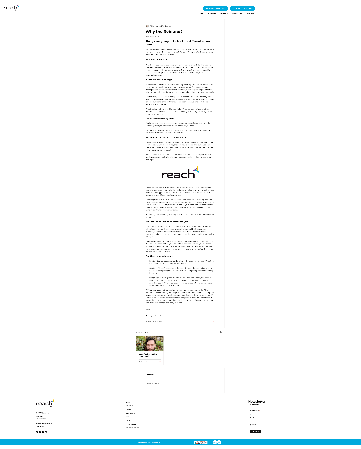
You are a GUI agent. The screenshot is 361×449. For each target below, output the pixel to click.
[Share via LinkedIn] (156, 316)
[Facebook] (43, 432)
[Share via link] (160, 316)
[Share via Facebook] (146, 316)
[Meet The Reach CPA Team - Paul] (149, 343)
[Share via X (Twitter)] (151, 316)
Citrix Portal (40, 426)
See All (222, 332)
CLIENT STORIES (130, 413)
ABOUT (128, 402)
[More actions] (214, 26)
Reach (148, 309)
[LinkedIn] (37, 432)
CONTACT (129, 420)
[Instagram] (40, 432)
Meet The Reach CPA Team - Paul (148, 355)
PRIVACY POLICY (131, 424)
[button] (211, 13)
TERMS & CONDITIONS (132, 428)
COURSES (129, 409)
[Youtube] (46, 432)
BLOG (127, 417)
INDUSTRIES (129, 406)
